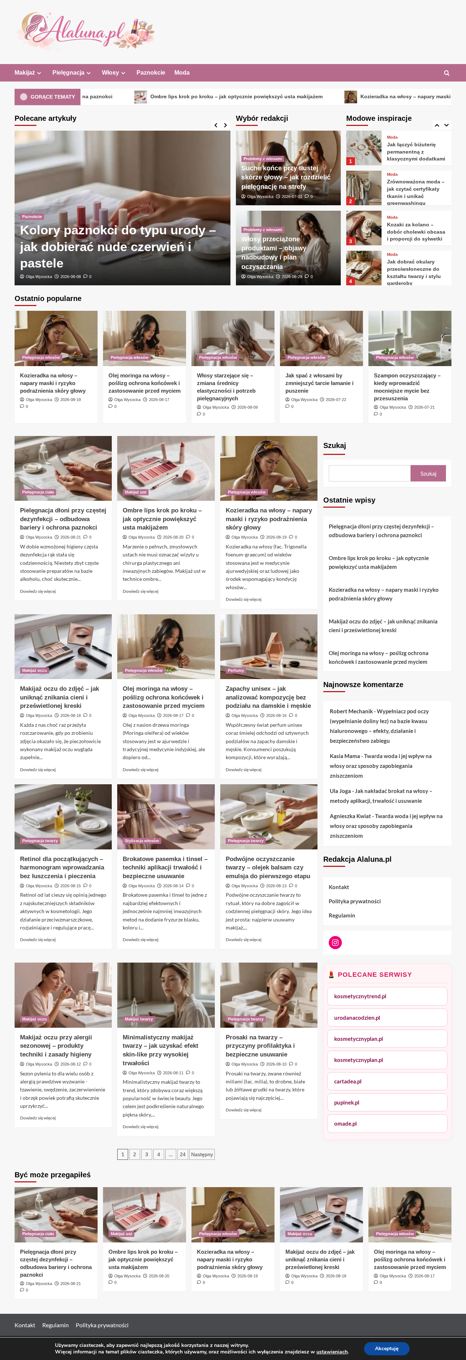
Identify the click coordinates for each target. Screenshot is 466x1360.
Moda (182, 73)
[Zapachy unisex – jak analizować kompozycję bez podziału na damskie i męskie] (268, 646)
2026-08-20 (173, 537)
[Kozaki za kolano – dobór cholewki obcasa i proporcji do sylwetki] (363, 188)
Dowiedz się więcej (38, 591)
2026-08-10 (276, 1064)
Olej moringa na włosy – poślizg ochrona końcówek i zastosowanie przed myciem (144, 383)
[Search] (446, 73)
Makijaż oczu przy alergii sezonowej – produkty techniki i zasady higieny (56, 1046)
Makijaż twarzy (139, 1019)
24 (183, 1154)
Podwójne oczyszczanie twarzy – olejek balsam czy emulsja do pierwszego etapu (268, 868)
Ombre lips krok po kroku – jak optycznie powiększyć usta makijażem (164, 97)
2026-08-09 (247, 407)
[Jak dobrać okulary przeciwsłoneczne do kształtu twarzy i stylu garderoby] (363, 228)
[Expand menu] (39, 73)
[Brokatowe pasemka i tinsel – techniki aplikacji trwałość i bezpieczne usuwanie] (165, 816)
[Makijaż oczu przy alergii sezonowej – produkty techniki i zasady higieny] (63, 995)
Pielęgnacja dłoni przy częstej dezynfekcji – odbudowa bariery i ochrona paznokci (63, 519)
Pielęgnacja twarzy (40, 840)
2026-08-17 (159, 399)
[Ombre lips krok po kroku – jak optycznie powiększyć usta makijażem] (165, 468)
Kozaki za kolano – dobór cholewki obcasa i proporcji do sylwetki (416, 192)
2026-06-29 (292, 276)
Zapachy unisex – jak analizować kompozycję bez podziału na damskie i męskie (268, 697)
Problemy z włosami (263, 158)
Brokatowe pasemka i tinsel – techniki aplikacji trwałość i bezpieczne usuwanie (165, 868)
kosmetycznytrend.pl (360, 996)
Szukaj (334, 445)
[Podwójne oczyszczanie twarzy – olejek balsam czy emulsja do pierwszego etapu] (268, 816)
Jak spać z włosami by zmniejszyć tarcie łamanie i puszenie (319, 383)
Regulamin (342, 915)
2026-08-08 (70, 276)
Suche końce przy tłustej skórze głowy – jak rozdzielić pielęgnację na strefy (286, 177)
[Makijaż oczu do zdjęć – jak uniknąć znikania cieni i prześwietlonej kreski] (63, 646)
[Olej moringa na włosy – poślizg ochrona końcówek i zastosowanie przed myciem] (144, 338)
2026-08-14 (173, 886)
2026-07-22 (336, 399)
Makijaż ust (135, 492)
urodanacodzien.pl (357, 1017)
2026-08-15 (70, 886)
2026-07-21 (424, 407)
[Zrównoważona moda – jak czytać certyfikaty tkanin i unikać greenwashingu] (363, 148)
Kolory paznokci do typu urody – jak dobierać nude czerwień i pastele (118, 246)
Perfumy (236, 670)
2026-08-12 (70, 1064)
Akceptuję (387, 1348)
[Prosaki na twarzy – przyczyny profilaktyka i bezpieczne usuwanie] (268, 995)
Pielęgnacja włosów (41, 357)
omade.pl (345, 1123)
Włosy (110, 73)
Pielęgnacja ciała (38, 492)
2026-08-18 (70, 715)
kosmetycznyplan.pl (358, 1038)
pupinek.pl (346, 1102)
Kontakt (339, 887)
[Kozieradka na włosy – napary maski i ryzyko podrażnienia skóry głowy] (56, 338)
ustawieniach (332, 1352)
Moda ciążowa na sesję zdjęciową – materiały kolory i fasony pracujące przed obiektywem (416, 276)
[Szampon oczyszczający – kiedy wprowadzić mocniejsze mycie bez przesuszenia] (409, 338)
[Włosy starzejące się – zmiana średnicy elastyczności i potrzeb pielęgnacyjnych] (233, 338)
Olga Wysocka (39, 276)
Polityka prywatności (355, 901)
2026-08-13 (276, 886)
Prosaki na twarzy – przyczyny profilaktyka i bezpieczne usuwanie (260, 1046)
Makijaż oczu (34, 670)
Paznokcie (151, 73)
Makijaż (25, 73)
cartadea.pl (348, 1081)
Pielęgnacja (68, 73)
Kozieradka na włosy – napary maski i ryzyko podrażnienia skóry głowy (53, 383)
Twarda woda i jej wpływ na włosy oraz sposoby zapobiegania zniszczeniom (381, 766)
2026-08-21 (70, 537)
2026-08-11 (173, 1073)
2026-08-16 (276, 715)
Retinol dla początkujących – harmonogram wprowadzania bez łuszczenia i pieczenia (62, 868)
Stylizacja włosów (142, 840)
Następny (202, 1154)
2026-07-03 (292, 196)
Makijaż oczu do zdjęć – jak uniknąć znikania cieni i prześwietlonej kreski (59, 697)
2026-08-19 (70, 399)
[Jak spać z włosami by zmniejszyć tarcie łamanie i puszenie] (321, 338)
